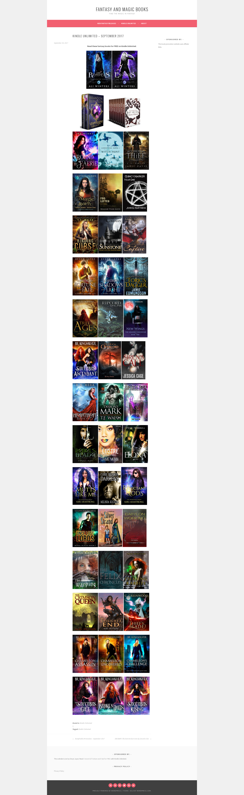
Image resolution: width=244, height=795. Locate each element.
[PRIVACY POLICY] (133, 785)
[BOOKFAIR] (129, 785)
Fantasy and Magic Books (122, 9)
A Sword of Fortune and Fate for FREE (96, 759)
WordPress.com (144, 791)
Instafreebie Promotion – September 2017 (90, 739)
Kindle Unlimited (128, 23)
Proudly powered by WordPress (107, 791)
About (144, 23)
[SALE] (115, 785)
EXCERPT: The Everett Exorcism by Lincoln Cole (132, 739)
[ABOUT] (111, 785)
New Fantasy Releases (106, 23)
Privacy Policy (59, 771)
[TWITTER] (124, 785)
